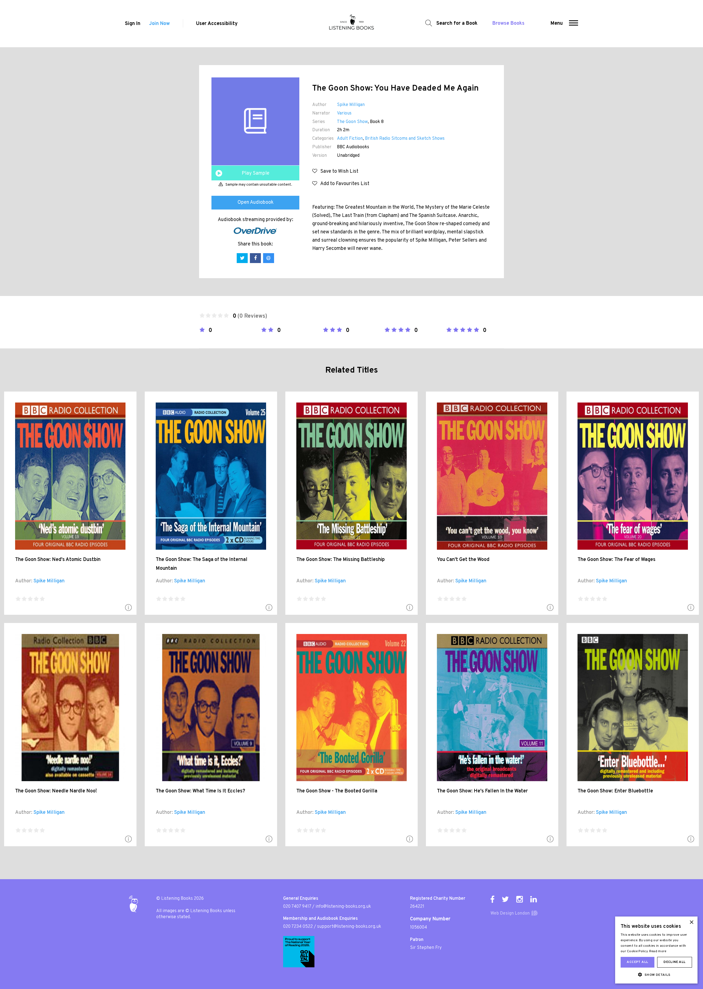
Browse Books (508, 23)
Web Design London (510, 913)
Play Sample (255, 173)
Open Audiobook (256, 202)
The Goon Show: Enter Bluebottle (615, 791)
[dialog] (656, 950)
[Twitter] (505, 899)
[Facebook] (492, 899)
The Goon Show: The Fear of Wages (616, 560)
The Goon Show (352, 122)
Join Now (159, 24)
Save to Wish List (337, 171)
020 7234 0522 (298, 926)
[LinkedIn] (533, 899)
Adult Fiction (350, 138)
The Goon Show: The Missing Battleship (340, 560)
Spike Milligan (351, 105)
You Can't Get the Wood (463, 560)
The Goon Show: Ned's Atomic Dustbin (58, 560)
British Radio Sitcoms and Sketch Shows (405, 138)
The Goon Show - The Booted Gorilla (336, 791)
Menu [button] (557, 23)
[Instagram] (519, 899)
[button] (573, 23)
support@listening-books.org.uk (349, 926)
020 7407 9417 (297, 906)
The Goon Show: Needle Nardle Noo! (56, 791)
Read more (657, 951)
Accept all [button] (637, 962)
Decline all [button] (674, 962)
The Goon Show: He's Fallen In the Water (482, 791)
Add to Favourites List (343, 184)
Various (344, 113)
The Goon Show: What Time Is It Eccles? (200, 791)
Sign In (132, 24)
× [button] (691, 922)
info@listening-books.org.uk (343, 906)
